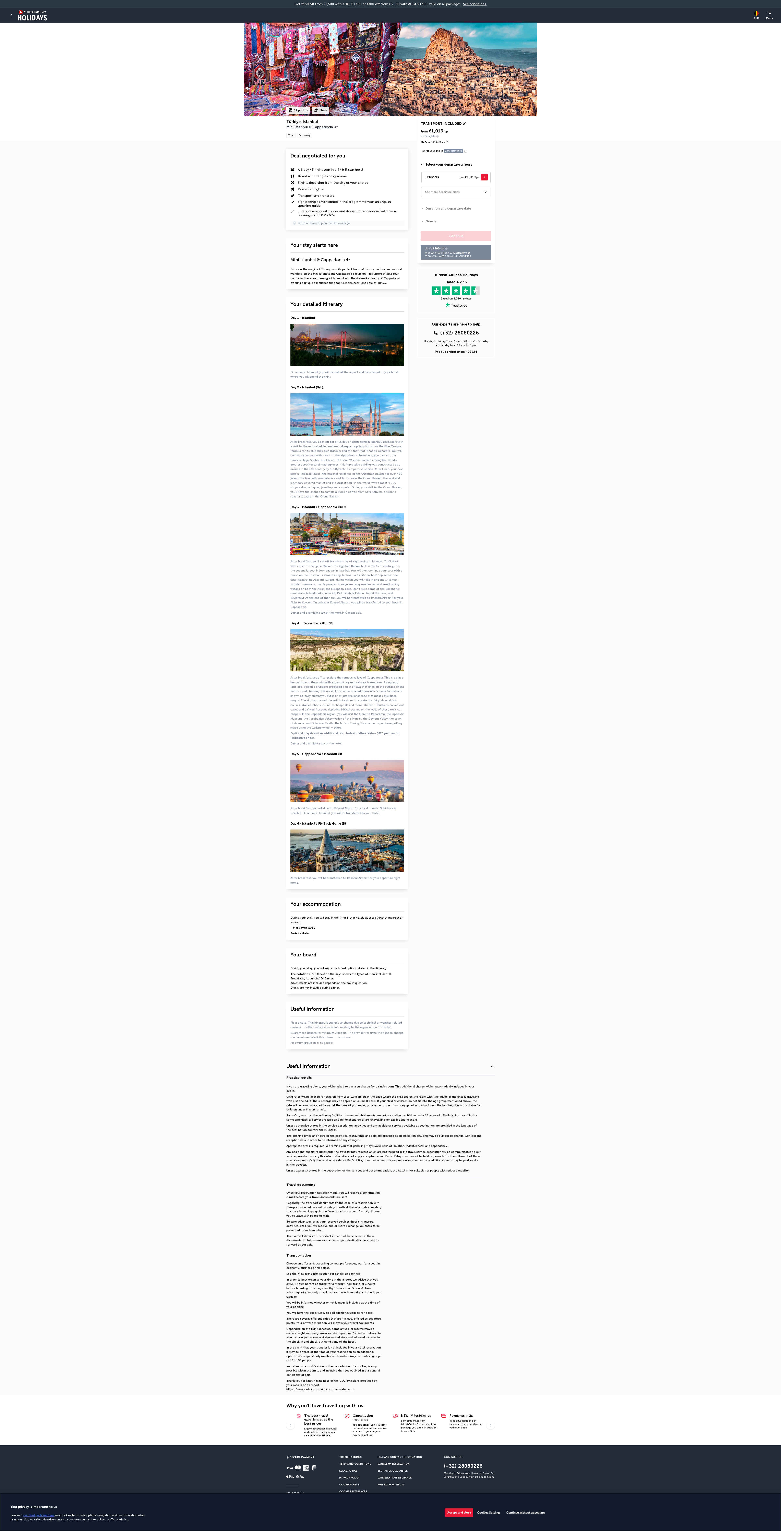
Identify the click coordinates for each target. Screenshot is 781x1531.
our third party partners (39, 1515)
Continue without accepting (525, 1512)
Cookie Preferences (353, 1491)
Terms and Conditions (355, 1463)
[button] (11, 15)
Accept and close (459, 1512)
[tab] (456, 164)
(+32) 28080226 (459, 333)
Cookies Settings (488, 1512)
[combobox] (425, 192)
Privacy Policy (349, 1477)
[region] (390, 1512)
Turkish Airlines (350, 1457)
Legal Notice (348, 1470)
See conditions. (475, 4)
